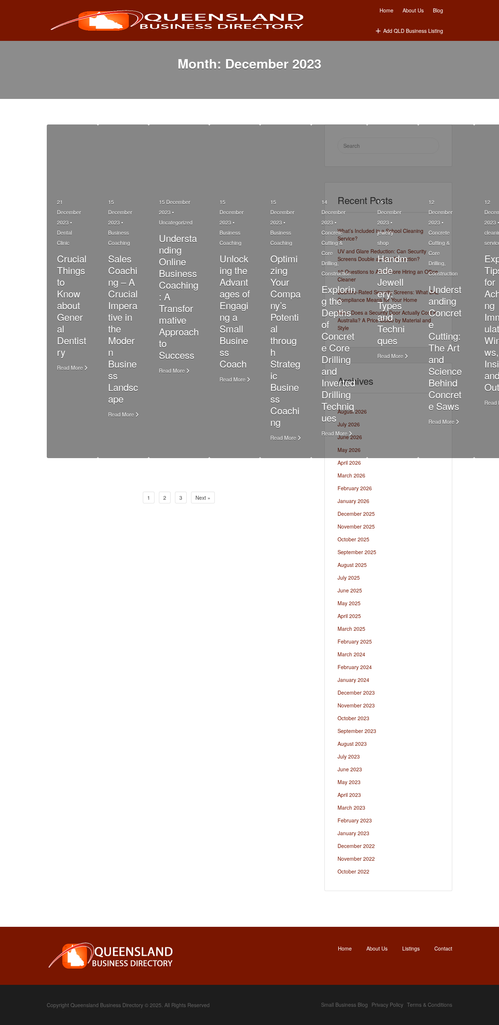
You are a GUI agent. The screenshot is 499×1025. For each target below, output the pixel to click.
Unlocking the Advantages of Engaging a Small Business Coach (235, 311)
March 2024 (351, 654)
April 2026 (349, 462)
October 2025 (353, 539)
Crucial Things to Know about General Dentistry (72, 305)
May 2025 (349, 603)
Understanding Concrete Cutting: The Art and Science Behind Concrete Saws (445, 347)
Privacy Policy (387, 1004)
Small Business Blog (344, 1004)
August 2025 (352, 564)
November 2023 (356, 705)
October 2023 (353, 718)
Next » (202, 497)
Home (386, 10)
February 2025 (355, 641)
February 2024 (355, 667)
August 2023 (352, 743)
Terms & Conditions (429, 1004)
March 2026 (351, 475)
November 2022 (356, 858)
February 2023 (355, 820)
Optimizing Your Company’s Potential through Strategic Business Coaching (285, 340)
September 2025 (357, 552)
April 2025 (349, 615)
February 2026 (355, 488)
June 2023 (350, 769)
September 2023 (357, 730)
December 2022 (356, 845)
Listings (411, 948)
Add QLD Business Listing (413, 30)
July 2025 (349, 577)
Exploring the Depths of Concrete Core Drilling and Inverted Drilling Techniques (338, 353)
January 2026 (353, 500)
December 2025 (356, 513)
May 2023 (349, 782)
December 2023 (356, 692)
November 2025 (356, 526)
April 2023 (349, 794)
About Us (413, 10)
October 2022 (353, 871)
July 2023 (349, 756)
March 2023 (351, 807)
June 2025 (350, 590)
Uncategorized (176, 222)
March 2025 (351, 628)
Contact (443, 948)
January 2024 (353, 679)
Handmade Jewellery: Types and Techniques (392, 299)
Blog (438, 10)
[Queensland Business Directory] (177, 20)
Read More (70, 367)
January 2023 (353, 833)
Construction (336, 273)
